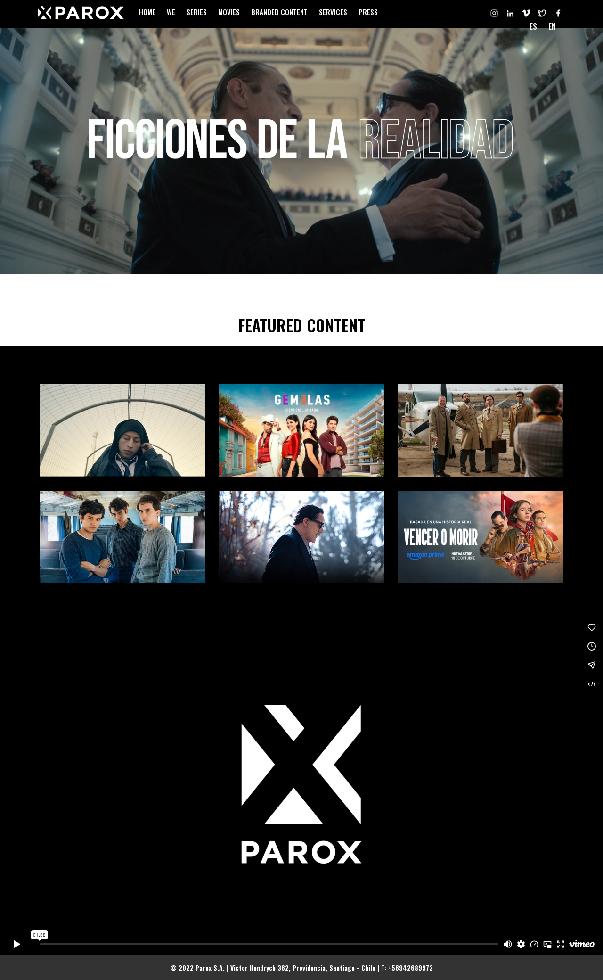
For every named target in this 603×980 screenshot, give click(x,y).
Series (197, 12)
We (171, 12)
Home (147, 12)
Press (368, 12)
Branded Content (279, 12)
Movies (229, 12)
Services (333, 12)
